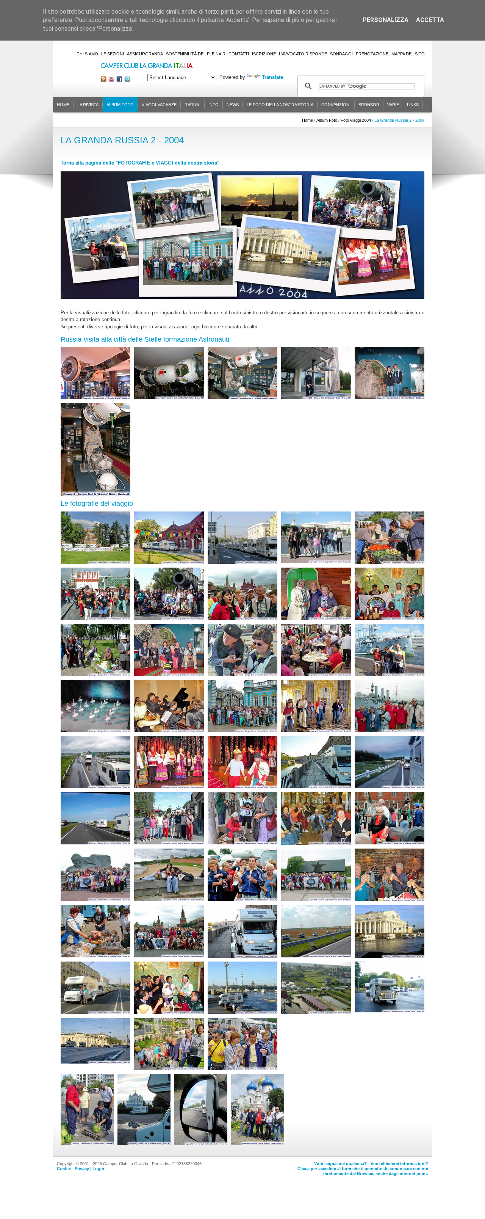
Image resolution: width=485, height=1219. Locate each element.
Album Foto (120, 104)
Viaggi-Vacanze (159, 104)
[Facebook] (119, 80)
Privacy (82, 1168)
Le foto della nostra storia (280, 104)
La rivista (88, 104)
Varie (393, 104)
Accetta (430, 20)
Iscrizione (264, 54)
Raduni (192, 104)
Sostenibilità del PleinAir (195, 54)
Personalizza (385, 20)
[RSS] (103, 80)
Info (213, 104)
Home (63, 104)
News (233, 104)
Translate (272, 77)
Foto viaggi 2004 (356, 120)
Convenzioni (335, 104)
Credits (64, 1168)
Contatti (238, 54)
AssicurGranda (145, 54)
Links (413, 104)
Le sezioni (112, 54)
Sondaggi (341, 54)
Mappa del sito (408, 54)
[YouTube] (111, 80)
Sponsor (368, 104)
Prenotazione (372, 54)
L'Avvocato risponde (303, 54)
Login (98, 1168)
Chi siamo (87, 54)
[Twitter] (127, 80)
